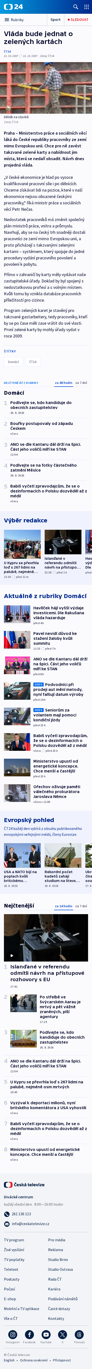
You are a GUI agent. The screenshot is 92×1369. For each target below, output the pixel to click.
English (9, 1360)
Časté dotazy (59, 1308)
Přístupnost (62, 1360)
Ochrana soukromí (34, 1360)
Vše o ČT (11, 1318)
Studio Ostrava (60, 1269)
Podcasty (11, 1279)
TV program (14, 1239)
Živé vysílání (14, 1249)
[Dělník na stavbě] (46, 88)
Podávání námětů (63, 1298)
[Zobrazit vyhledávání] (75, 7)
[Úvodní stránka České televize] (24, 1184)
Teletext (11, 1269)
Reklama (55, 1249)
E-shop (10, 1298)
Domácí (13, 362)
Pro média (56, 1239)
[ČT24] (13, 7)
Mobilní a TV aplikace (21, 1308)
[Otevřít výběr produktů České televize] (86, 7)
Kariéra (54, 1288)
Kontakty (56, 1318)
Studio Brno (58, 1259)
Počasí (9, 1288)
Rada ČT (55, 1279)
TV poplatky (14, 1259)
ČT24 (7, 51)
